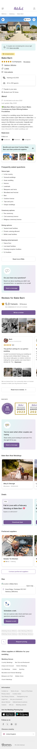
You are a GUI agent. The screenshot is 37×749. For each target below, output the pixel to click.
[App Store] (8, 716)
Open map (29, 586)
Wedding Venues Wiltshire (9, 631)
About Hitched (6, 702)
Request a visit (11, 621)
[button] (18, 153)
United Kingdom (11, 734)
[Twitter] (7, 724)
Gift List (11, 705)
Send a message (11, 288)
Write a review (19, 313)
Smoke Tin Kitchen (11, 559)
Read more (5, 133)
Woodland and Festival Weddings (11, 672)
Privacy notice (6, 694)
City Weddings (6, 669)
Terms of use (15, 691)
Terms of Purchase (26, 691)
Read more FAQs (18, 259)
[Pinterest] (11, 724)
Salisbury (12, 14)
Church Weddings (7, 679)
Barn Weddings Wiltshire (25, 631)
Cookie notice (17, 694)
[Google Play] (22, 716)
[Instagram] (15, 724)
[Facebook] (3, 724)
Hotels (15, 669)
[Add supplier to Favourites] (33, 19)
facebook (6, 140)
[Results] (3, 19)
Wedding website (21, 705)
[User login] (34, 8)
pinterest (17, 140)
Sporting (21, 669)
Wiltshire (4, 14)
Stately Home (19, 676)
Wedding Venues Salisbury (9, 634)
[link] (17, 474)
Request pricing (21, 642)
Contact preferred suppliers (18, 572)
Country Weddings (7, 662)
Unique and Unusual (8, 666)
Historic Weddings (21, 666)
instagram (27, 140)
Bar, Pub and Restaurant (22, 662)
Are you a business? (16, 699)
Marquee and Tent (7, 676)
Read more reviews (17, 390)
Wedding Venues (7, 659)
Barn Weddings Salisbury (26, 634)
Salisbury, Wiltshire (10, 65)
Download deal (17, 522)
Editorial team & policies (20, 702)
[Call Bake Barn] (4, 641)
